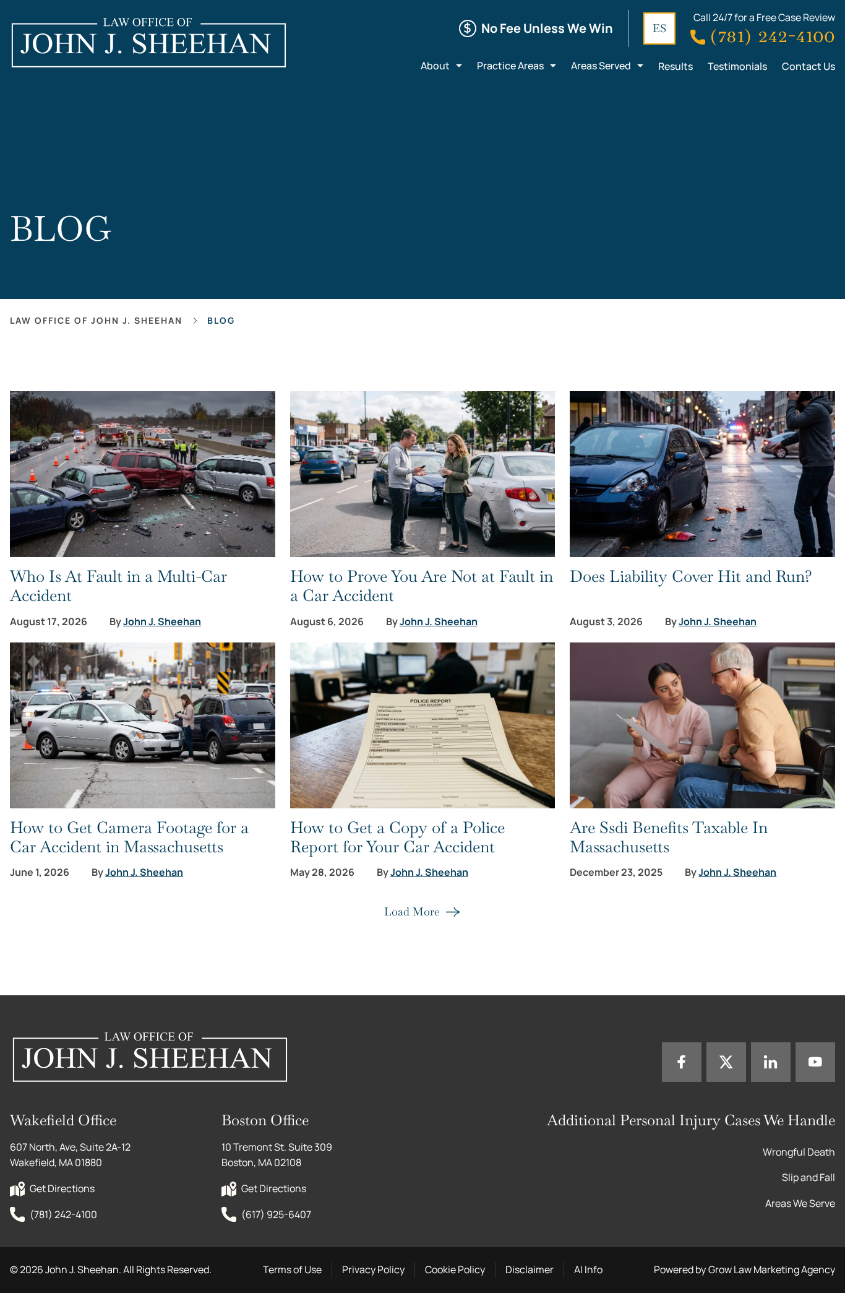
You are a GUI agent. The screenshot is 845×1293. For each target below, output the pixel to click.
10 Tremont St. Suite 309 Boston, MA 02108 (277, 1155)
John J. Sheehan (162, 622)
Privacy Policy (373, 1269)
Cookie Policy (455, 1269)
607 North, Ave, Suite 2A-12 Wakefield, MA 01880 (71, 1155)
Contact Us (808, 66)
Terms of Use (292, 1269)
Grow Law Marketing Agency (771, 1269)
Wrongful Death (799, 1152)
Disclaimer (529, 1269)
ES (659, 28)
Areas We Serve (800, 1203)
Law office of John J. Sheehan (96, 320)
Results (675, 66)
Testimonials (737, 66)
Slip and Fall (808, 1177)
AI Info (588, 1269)
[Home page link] (148, 42)
